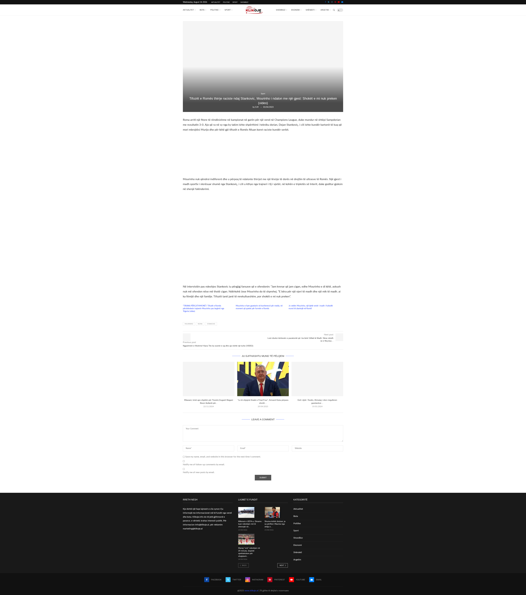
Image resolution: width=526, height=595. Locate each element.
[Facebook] (325, 2)
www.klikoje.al (251, 591)
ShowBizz (244, 2)
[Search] (334, 10)
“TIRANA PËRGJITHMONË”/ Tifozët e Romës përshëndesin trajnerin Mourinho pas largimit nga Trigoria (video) (203, 308)
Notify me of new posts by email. (199, 472)
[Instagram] (332, 2)
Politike (226, 2)
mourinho (189, 324)
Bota (202, 10)
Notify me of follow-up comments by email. (204, 464)
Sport (235, 2)
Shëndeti (310, 10)
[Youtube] (339, 2)
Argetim (325, 10)
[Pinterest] (335, 2)
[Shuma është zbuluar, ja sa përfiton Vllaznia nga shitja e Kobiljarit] (273, 512)
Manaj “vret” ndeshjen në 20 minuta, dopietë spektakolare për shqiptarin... (249, 552)
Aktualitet (215, 2)
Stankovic (211, 324)
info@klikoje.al (202, 525)
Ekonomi (295, 10)
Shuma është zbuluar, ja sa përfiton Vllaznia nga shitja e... (275, 524)
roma (200, 324)
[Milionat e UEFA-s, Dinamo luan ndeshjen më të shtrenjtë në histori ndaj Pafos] (246, 512)
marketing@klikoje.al (193, 529)
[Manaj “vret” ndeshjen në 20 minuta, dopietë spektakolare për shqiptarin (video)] (246, 539)
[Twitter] (328, 2)
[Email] (342, 2)
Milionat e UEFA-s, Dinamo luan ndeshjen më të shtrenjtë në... (249, 524)
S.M (256, 107)
